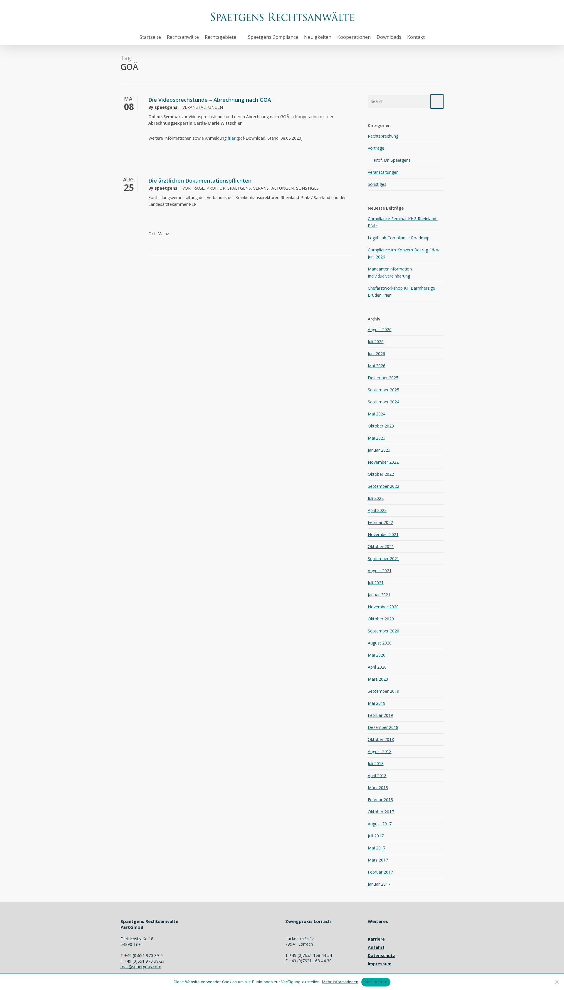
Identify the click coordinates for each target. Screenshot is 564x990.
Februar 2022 (380, 522)
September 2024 (383, 402)
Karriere (376, 939)
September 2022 (383, 486)
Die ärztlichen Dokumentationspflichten (199, 180)
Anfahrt (376, 947)
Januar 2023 (379, 450)
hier (232, 138)
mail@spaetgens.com (140, 966)
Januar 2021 (379, 594)
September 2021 (383, 558)
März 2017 (378, 860)
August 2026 (380, 329)
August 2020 (380, 643)
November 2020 (383, 607)
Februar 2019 (380, 715)
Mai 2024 (376, 414)
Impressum (380, 963)
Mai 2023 (376, 438)
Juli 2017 (376, 836)
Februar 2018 (380, 799)
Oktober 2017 (381, 811)
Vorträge (193, 188)
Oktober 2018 (381, 739)
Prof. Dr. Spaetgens (229, 188)
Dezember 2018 (383, 727)
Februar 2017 (380, 872)
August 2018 (380, 751)
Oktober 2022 (381, 474)
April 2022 (377, 510)
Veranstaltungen (202, 107)
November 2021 (383, 534)
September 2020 (383, 631)
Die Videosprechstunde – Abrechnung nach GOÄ (209, 99)
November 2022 (383, 462)
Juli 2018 (376, 763)
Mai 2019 (376, 703)
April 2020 (377, 667)
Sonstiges (307, 188)
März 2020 (378, 679)
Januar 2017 (379, 884)
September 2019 (383, 691)
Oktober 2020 (381, 619)
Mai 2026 (376, 365)
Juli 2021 (376, 582)
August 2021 (380, 570)
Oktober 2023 (381, 426)
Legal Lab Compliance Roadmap (398, 238)
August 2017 (380, 824)
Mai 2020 (376, 655)
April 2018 (377, 775)
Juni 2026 (376, 353)
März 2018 (378, 787)
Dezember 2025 (383, 377)
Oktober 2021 (381, 546)
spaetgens (166, 107)
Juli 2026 (376, 341)
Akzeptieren (375, 981)
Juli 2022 (376, 498)
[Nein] (557, 982)
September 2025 (383, 390)
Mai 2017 (376, 848)
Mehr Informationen (340, 981)
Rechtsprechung (383, 136)
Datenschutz (381, 955)
